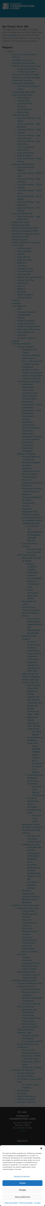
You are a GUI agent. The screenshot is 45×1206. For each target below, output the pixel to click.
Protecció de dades (26, 1202)
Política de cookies (11, 1202)
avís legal (37, 1202)
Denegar (22, 1190)
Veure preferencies (22, 1197)
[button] (41, 1148)
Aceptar (22, 1183)
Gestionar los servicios (22, 1176)
